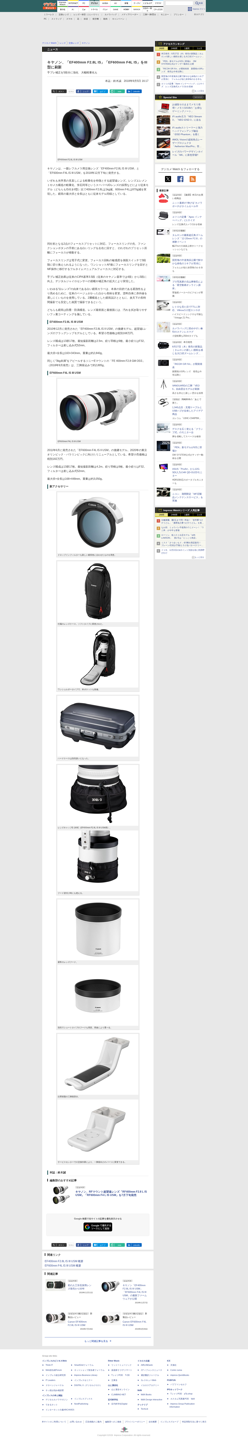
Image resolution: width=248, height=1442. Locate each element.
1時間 (161, 48)
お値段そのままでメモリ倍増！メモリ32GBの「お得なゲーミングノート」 (187, 108)
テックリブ (142, 1405)
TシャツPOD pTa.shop (181, 1394)
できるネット (52, 1405)
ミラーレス (49, 14)
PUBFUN (171, 1380)
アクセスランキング (174, 44)
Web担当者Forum (54, 1370)
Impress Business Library (85, 1375)
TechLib (144, 1409)
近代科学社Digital (119, 1404)
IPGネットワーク (175, 1389)
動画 (105, 19)
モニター (165, 14)
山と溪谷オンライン (120, 1389)
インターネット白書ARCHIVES (60, 1410)
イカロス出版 (143, 1361)
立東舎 (114, 1380)
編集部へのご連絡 (113, 1422)
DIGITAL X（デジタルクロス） (88, 1385)
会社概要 (153, 1422)
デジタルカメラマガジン (57, 1399)
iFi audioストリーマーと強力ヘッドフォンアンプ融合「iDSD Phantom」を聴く (187, 131)
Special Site (170, 97)
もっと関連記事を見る (96, 1341)
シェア (86, 91)
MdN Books (146, 1394)
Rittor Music (114, 1361)
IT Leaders (50, 1380)
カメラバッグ (111, 14)
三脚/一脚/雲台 (149, 14)
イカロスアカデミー (150, 1385)
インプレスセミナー (83, 1380)
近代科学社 (113, 1399)
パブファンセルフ (178, 1384)
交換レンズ (64, 14)
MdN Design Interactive (151, 1399)
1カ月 (199, 48)
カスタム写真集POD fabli (182, 1399)
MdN (139, 1390)
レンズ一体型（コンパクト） (87, 14)
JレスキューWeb (148, 1380)
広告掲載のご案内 (93, 1422)
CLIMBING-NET (118, 1394)
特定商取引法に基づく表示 (194, 1422)
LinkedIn (136, 91)
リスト (71, 91)
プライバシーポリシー (135, 1422)
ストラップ (56, 19)
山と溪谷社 (113, 1385)
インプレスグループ (169, 1422)
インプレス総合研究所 (56, 1375)
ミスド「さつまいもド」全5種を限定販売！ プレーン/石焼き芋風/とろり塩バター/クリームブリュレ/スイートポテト (182, 545)
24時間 (174, 48)
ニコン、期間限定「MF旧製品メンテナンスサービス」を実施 (187, 497)
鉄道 (86, 19)
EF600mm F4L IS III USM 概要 (63, 1265)
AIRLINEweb (147, 1365)
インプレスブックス (83, 1399)
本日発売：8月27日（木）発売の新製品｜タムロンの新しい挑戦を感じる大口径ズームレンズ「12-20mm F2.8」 (182, 56)
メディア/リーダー (129, 14)
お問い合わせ (76, 1422)
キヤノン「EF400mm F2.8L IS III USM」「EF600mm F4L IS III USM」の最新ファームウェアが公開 (135, 1292)
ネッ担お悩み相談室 (55, 1390)
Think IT (49, 1365)
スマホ (69, 19)
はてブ (102, 91)
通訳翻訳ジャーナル (150, 1375)
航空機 (96, 19)
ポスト (61, 91)
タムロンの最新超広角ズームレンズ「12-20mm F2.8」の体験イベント (187, 238)
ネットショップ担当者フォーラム (89, 1370)
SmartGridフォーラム (84, 1365)
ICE (168, 1361)
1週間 (186, 48)
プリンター (179, 14)
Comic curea (176, 1370)
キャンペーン (118, 19)
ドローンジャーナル (55, 1385)
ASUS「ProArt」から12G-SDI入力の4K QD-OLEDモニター (187, 472)
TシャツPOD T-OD (120, 1375)
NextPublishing (81, 1404)
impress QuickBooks (179, 1375)
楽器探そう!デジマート (121, 1370)
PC (45, 19)
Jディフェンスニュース (151, 1370)
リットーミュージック (121, 1365)
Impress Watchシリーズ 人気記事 (181, 510)
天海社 (173, 1365)
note (119, 91)
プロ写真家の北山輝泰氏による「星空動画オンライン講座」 (187, 285)
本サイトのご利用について (54, 1422)
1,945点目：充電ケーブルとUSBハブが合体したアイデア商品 (187, 410)
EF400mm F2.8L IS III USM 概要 (64, 1261)
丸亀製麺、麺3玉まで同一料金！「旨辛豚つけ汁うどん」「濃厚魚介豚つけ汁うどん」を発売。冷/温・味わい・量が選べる (182, 523)
